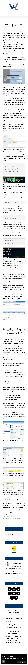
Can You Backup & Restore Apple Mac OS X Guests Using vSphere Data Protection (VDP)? (14, 331)
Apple (10, 516)
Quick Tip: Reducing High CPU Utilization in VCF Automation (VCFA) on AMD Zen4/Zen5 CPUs (13, 625)
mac (10, 518)
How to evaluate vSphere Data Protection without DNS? (14, 24)
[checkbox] (3, 661)
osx (12, 518)
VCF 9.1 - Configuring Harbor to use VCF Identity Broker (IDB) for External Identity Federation (13, 612)
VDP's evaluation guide (19, 387)
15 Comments (20, 28)
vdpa (15, 317)
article (9, 378)
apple (7, 518)
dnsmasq (10, 317)
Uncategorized (12, 315)
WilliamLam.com (14, 7)
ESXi (13, 516)
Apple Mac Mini (11, 414)
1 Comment (20, 335)
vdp (13, 317)
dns (7, 317)
